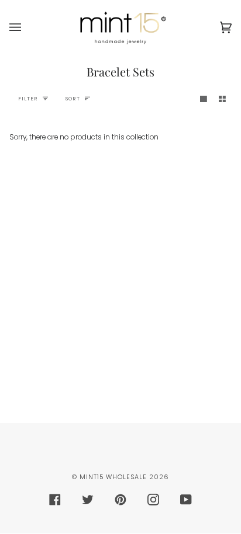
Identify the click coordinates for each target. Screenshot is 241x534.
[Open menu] (26, 27)
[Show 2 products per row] (222, 99)
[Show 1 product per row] (203, 99)
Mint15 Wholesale (113, 477)
